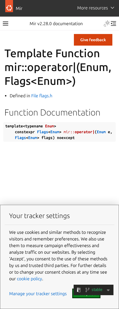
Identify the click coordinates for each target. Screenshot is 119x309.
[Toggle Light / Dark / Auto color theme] (107, 23)
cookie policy (29, 278)
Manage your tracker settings (38, 293)
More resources (92, 7)
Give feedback (93, 40)
